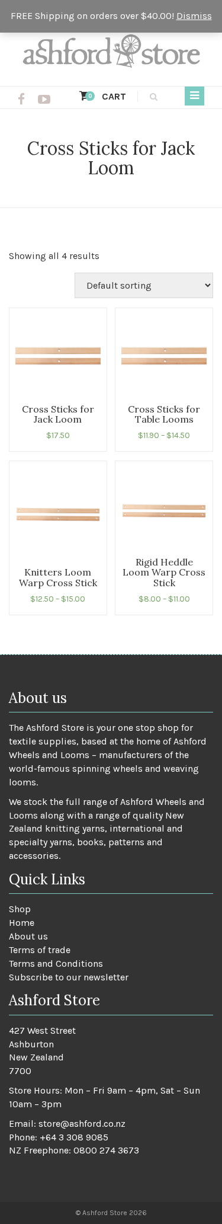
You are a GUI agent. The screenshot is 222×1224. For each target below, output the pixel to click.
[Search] (151, 96)
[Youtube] (44, 99)
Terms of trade (39, 949)
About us (28, 936)
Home (21, 922)
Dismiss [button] (194, 15)
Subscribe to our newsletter (68, 977)
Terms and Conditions (56, 963)
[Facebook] (21, 99)
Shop (20, 909)
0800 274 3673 (106, 1150)
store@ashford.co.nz (82, 1123)
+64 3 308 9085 (74, 1137)
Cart (107, 96)
